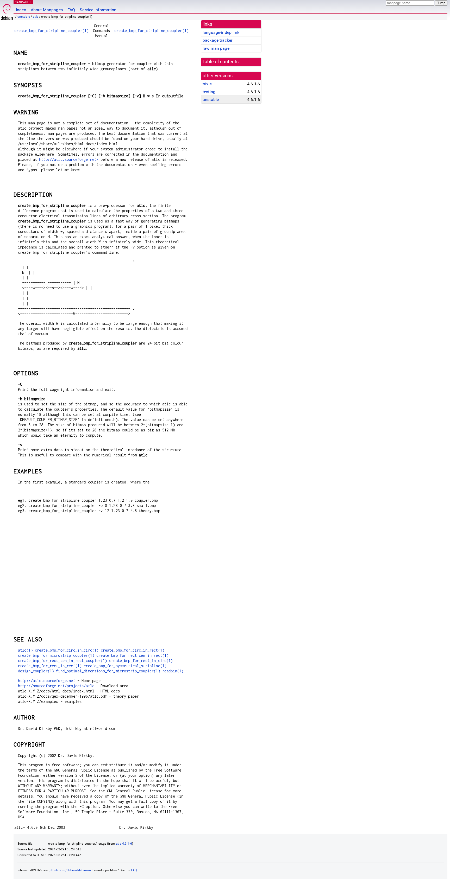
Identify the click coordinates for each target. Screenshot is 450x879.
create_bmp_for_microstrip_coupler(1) (56, 655)
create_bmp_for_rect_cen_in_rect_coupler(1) (62, 660)
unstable (23, 16)
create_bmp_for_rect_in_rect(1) (50, 666)
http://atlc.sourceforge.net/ (68, 159)
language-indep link (221, 32)
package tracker (217, 40)
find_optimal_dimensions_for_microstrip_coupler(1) (108, 671)
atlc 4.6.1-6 (124, 843)
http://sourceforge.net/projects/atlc (56, 686)
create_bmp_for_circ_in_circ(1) (67, 650)
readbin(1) (173, 671)
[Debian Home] (6, 10)
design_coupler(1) (36, 671)
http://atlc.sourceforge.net (46, 680)
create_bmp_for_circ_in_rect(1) (133, 650)
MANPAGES (23, 2)
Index (21, 9)
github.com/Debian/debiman (70, 870)
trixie (207, 83)
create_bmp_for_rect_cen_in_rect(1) (132, 655)
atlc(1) (25, 650)
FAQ (71, 9)
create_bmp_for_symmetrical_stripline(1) (125, 666)
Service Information (98, 9)
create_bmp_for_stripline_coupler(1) (51, 30)
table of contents (221, 61)
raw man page (216, 48)
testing (209, 91)
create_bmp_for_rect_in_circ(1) (141, 660)
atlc (35, 16)
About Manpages (47, 9)
